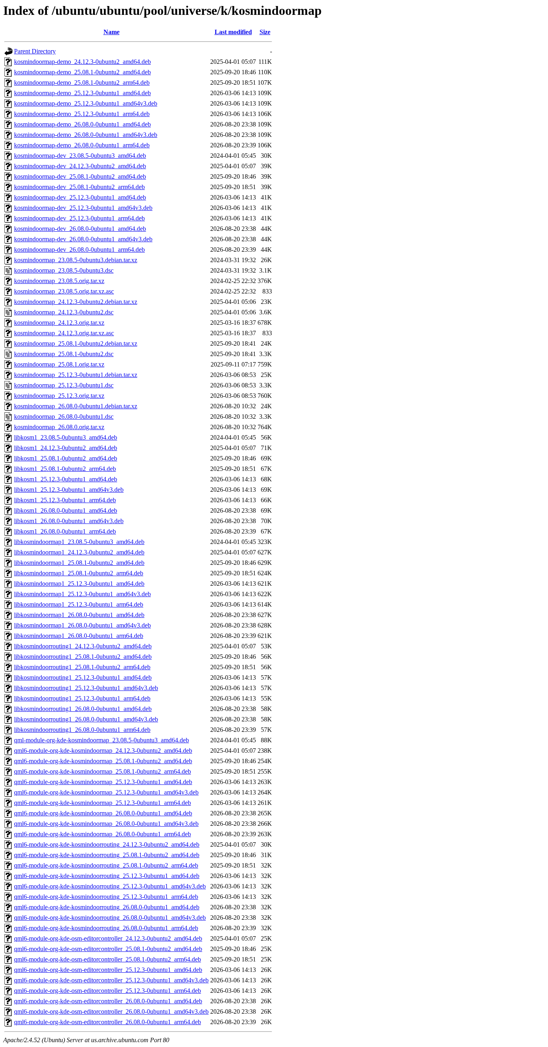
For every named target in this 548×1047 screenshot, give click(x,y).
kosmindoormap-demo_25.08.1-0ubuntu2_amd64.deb (82, 72)
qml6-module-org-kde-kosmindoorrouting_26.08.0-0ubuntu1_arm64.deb (106, 928)
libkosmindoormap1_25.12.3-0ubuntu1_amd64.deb (79, 583)
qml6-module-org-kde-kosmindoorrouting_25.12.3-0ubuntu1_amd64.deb (106, 875)
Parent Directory (35, 51)
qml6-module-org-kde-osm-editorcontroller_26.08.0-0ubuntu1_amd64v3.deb (111, 1011)
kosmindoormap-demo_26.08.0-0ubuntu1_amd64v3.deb (85, 134)
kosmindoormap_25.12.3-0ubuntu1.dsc (64, 385)
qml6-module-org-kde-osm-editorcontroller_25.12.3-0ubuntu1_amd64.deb (108, 969)
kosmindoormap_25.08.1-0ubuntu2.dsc (64, 353)
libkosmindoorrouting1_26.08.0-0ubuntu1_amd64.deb (83, 708)
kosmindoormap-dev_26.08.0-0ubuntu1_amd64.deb (80, 228)
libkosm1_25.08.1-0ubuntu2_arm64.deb (65, 468)
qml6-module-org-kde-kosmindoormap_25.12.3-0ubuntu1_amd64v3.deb (106, 792)
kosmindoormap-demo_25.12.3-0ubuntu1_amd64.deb (82, 93)
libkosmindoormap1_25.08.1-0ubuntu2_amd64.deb (79, 562)
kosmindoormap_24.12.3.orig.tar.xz (59, 322)
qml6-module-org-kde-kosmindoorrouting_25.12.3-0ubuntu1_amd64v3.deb (110, 886)
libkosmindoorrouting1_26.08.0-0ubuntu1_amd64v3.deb (86, 719)
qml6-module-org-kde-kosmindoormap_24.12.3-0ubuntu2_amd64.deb (103, 750)
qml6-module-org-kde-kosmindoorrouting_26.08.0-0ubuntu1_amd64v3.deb (110, 917)
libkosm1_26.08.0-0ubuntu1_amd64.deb (65, 510)
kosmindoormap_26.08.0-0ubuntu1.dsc (64, 416)
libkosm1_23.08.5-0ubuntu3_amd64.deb (65, 437)
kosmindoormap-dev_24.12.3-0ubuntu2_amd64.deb (80, 166)
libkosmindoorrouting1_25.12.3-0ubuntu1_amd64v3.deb (86, 687)
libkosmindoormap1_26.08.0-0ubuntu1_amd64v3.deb (82, 625)
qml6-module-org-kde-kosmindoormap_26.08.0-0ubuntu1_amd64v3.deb (106, 823)
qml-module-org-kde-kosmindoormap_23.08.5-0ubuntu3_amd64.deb (101, 740)
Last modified (233, 32)
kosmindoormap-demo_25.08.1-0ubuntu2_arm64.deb (82, 82)
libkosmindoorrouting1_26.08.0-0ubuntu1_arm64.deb (82, 729)
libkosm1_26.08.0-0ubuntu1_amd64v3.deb (69, 520)
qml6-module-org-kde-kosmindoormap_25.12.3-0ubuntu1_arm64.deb (102, 802)
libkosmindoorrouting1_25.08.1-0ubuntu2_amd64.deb (83, 656)
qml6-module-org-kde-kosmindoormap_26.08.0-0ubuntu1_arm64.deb (102, 834)
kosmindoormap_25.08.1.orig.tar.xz (59, 364)
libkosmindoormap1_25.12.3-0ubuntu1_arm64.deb (78, 604)
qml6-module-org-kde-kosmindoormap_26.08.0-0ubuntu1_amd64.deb (103, 813)
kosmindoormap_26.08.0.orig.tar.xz (59, 427)
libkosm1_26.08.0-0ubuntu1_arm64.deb (65, 531)
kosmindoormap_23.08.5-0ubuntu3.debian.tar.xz (75, 260)
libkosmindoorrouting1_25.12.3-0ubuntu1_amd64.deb (83, 677)
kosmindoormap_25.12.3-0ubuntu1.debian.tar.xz (75, 374)
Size (265, 32)
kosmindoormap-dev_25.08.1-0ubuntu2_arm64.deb (79, 186)
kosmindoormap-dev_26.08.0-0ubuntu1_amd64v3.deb (83, 239)
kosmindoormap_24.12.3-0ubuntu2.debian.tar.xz (75, 301)
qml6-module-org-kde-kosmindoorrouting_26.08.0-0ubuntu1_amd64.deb (106, 907)
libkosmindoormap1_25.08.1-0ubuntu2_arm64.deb (78, 573)
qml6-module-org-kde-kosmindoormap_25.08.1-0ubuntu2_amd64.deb (103, 761)
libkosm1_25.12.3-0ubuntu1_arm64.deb (65, 500)
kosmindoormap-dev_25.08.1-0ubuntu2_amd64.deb (80, 176)
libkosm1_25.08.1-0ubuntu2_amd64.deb (65, 458)
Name (112, 32)
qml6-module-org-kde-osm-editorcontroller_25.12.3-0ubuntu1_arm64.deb (107, 990)
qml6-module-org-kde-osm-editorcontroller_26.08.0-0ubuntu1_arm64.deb (107, 1021)
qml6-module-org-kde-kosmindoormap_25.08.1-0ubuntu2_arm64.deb (102, 771)
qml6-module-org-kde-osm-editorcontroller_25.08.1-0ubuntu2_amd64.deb (108, 948)
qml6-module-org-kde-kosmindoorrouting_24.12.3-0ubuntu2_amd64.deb (106, 844)
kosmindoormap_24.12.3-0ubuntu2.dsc (64, 312)
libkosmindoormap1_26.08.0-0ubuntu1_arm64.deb (78, 635)
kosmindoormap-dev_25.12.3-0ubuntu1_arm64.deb (79, 218)
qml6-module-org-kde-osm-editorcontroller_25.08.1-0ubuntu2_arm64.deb (107, 959)
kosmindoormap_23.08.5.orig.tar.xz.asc (64, 291)
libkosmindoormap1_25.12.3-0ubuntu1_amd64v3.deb (82, 594)
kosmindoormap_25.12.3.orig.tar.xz (59, 395)
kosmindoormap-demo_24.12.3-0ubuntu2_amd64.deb (82, 61)
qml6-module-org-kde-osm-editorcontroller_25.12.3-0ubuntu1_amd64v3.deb (111, 980)
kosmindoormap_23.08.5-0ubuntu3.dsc (64, 270)
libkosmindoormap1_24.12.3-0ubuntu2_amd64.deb (79, 552)
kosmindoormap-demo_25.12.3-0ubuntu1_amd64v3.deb (85, 103)
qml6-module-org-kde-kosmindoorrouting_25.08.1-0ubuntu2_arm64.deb (106, 865)
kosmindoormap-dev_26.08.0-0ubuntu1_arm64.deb (79, 249)
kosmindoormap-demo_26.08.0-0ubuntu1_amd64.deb (82, 124)
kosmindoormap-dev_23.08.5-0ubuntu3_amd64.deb (80, 155)
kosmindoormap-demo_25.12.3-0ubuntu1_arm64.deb (82, 113)
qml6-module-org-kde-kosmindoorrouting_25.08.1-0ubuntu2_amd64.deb (106, 854)
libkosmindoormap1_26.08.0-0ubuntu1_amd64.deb (79, 614)
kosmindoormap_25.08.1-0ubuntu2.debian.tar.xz (75, 343)
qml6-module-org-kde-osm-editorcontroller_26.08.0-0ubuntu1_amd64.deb (108, 1001)
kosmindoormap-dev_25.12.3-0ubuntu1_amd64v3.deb (83, 207)
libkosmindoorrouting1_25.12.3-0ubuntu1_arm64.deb (82, 698)
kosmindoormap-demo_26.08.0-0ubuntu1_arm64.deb (82, 145)
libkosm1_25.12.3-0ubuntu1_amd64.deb (65, 479)
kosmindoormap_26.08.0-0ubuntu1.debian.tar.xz (75, 406)
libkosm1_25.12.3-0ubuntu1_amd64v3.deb (69, 489)
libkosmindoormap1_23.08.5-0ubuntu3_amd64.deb (79, 541)
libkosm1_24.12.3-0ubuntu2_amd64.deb (65, 447)
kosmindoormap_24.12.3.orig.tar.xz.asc (64, 333)
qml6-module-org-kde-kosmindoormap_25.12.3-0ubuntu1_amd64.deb (103, 781)
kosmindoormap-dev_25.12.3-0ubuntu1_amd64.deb (80, 197)
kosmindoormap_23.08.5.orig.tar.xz (59, 280)
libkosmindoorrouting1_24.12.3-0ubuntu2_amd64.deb (83, 646)
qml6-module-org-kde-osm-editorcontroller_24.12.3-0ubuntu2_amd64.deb (108, 938)
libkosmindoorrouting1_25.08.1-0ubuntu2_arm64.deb (82, 667)
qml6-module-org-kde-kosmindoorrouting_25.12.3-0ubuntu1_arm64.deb (106, 896)
